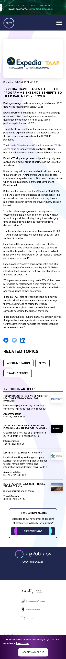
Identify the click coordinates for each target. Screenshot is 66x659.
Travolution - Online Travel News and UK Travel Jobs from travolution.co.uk (33, 554)
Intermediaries (11, 441)
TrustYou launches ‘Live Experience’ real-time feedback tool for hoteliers (25, 398)
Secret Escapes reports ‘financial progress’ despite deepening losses (25, 427)
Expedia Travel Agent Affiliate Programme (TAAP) (35, 145)
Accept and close (33, 653)
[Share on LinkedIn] (22, 342)
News (42, 363)
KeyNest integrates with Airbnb (22, 453)
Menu (59, 23)
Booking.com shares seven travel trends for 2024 (24, 485)
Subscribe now (33, 531)
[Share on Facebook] (5, 342)
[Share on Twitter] (14, 342)
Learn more (22, 643)
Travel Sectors (17, 373)
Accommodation (18, 363)
